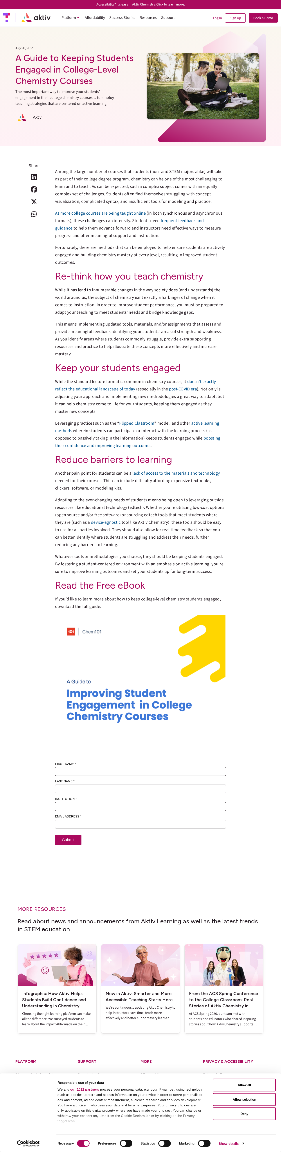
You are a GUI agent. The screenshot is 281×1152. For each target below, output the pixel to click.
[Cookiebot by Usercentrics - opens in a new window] (28, 1143)
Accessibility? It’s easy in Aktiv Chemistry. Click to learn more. (140, 4)
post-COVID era (183, 389)
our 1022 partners (84, 1089)
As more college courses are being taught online (100, 213)
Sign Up (235, 18)
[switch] (126, 1143)
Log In (217, 18)
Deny (244, 1114)
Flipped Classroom (136, 423)
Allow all (244, 1085)
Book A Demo (263, 18)
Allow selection (244, 1099)
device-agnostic (106, 522)
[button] (34, 177)
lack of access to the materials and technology (176, 473)
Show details (229, 1143)
